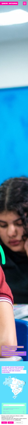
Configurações (18, 422)
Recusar (10, 422)
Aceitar (4, 422)
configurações (17, 420)
